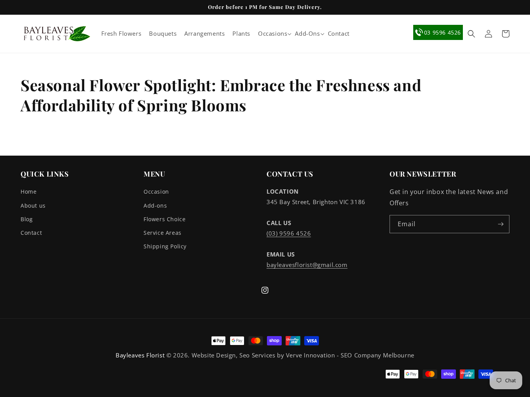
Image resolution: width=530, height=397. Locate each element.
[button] (272, 33)
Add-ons (155, 205)
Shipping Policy (165, 246)
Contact (31, 232)
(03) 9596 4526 (289, 233)
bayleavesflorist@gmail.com (307, 265)
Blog (27, 219)
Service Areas (163, 232)
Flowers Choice (164, 219)
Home (28, 191)
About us (33, 205)
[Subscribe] (500, 224)
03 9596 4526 (442, 32)
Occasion (156, 191)
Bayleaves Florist (140, 355)
